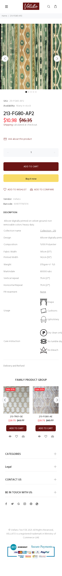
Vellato (17, 199)
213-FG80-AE (45, 417)
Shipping (8, 125)
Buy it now (31, 179)
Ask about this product (20, 139)
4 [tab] (33, 92)
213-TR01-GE (16, 417)
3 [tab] (31, 92)
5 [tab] (36, 92)
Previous (5, 58)
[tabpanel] (31, 56)
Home (4, 16)
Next (57, 58)
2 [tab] (28, 92)
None (43, 292)
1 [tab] (26, 92)
